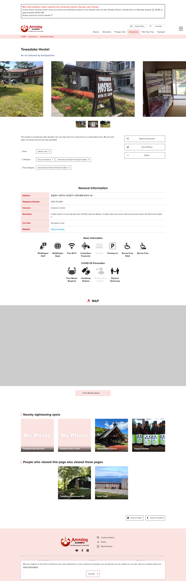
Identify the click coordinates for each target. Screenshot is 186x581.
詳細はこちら (64, 467)
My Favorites (106, 546)
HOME (23, 37)
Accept (91, 573)
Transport (161, 31)
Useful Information (108, 571)
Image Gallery (45, 560)
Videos (93, 560)
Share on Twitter (136, 518)
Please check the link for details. (36, 15)
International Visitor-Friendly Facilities (72, 159)
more (23, 420)
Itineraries (106, 31)
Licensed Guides (76, 571)
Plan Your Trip (148, 31)
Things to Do (120, 31)
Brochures (141, 560)
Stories (96, 31)
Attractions (33, 37)
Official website (58, 229)
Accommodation (44, 159)
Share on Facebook (157, 518)
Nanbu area (42, 151)
